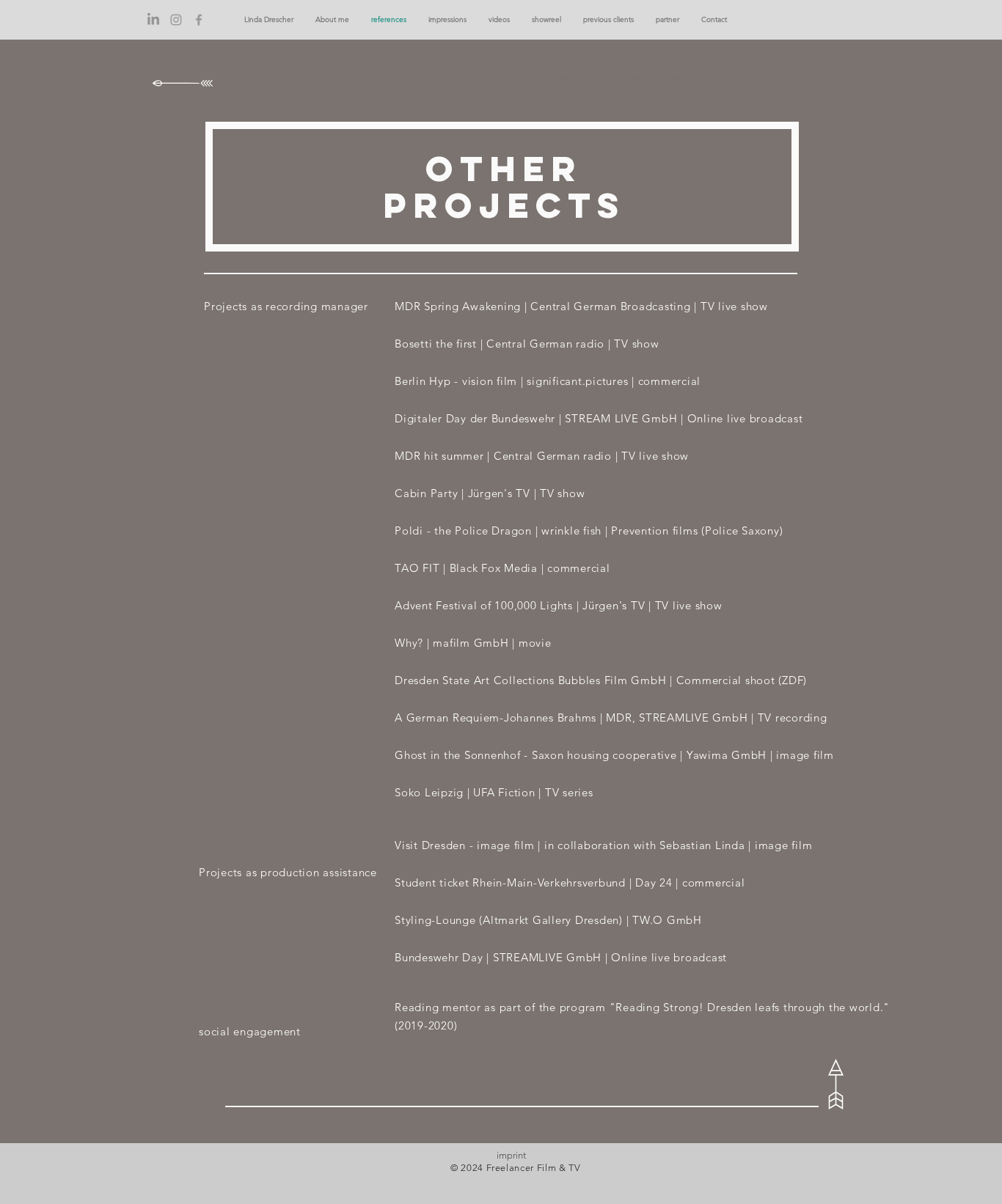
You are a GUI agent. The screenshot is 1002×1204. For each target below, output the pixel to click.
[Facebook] (198, 19)
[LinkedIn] (153, 19)
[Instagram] (176, 19)
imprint (511, 1155)
